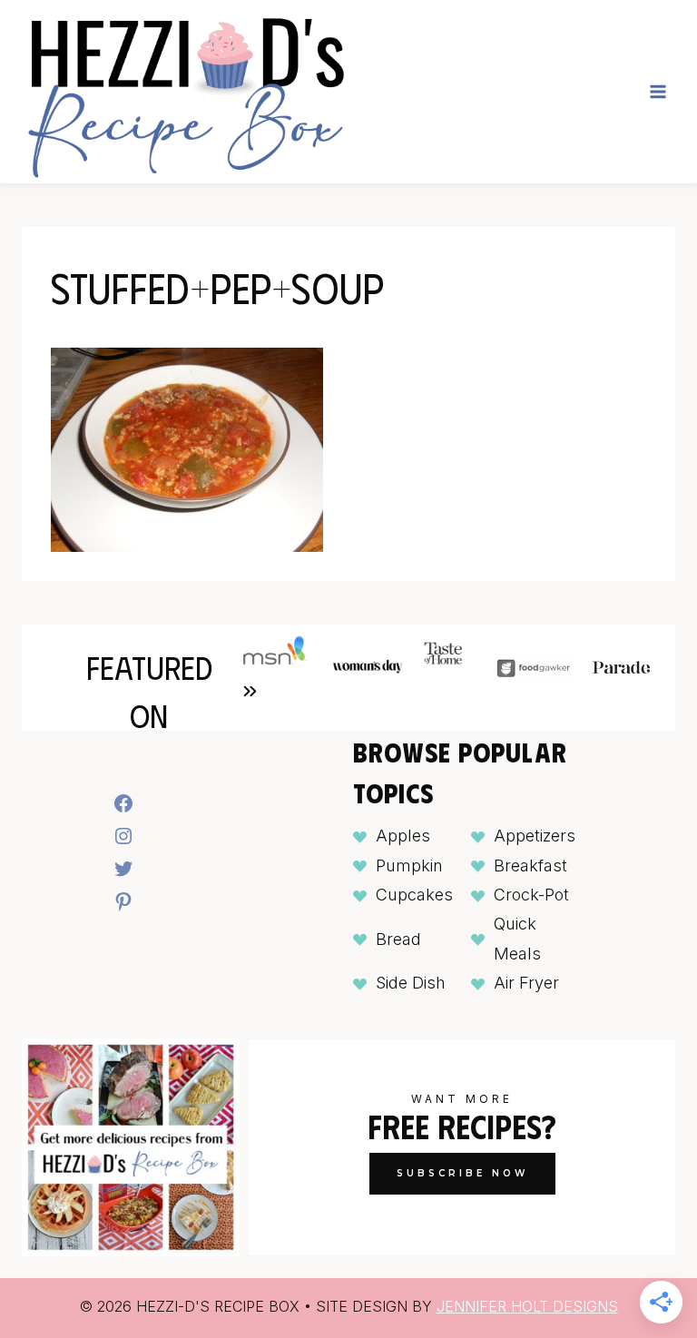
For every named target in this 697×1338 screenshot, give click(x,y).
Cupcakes (414, 894)
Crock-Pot (531, 894)
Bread (398, 939)
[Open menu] (657, 91)
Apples (403, 835)
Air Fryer (526, 982)
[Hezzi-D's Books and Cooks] (185, 92)
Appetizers (534, 835)
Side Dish (411, 982)
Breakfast (530, 865)
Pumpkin (409, 865)
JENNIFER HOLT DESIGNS (527, 1306)
